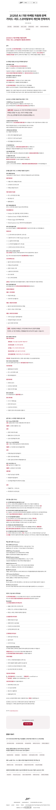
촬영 (34, 2)
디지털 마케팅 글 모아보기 (14, 710)
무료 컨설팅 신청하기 (28, 723)
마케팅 (25, 2)
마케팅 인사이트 (13, 11)
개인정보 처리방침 (36, 807)
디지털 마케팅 (18, 11)
